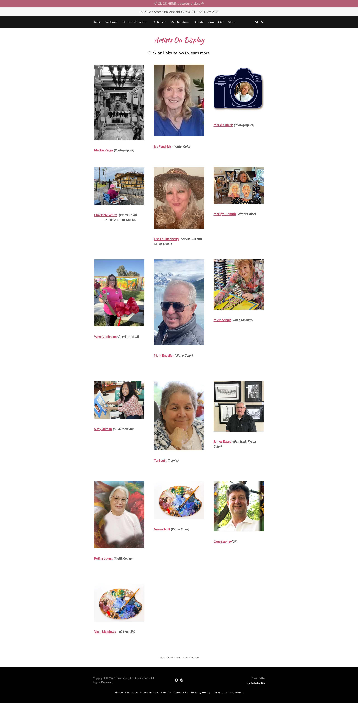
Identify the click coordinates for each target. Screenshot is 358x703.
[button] (136, 22)
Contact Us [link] (216, 22)
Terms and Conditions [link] (228, 692)
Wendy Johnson (105, 337)
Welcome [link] (111, 22)
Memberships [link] (179, 22)
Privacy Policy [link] (201, 692)
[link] (262, 22)
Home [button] (119, 692)
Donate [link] (199, 22)
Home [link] (97, 22)
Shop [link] (231, 22)
